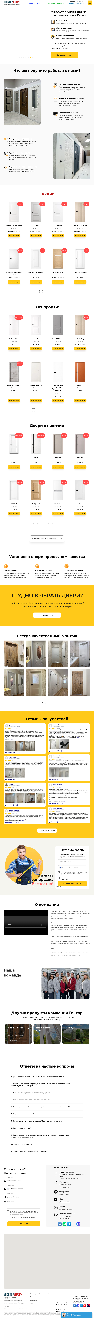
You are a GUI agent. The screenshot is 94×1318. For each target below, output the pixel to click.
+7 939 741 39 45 (64, 1187)
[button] (64, 55)
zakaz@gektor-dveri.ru (66, 1209)
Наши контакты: (78, 1294)
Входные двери (15, 1028)
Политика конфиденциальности (58, 1294)
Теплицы (69, 1028)
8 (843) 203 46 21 (76, 1)
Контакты (51, 1297)
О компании (34, 1300)
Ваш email (10, 1193)
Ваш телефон (10, 1185)
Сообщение (10, 1201)
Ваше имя (10, 1177)
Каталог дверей (35, 1294)
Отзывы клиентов (35, 1297)
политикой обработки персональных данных (70, 874)
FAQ (31, 1303)
